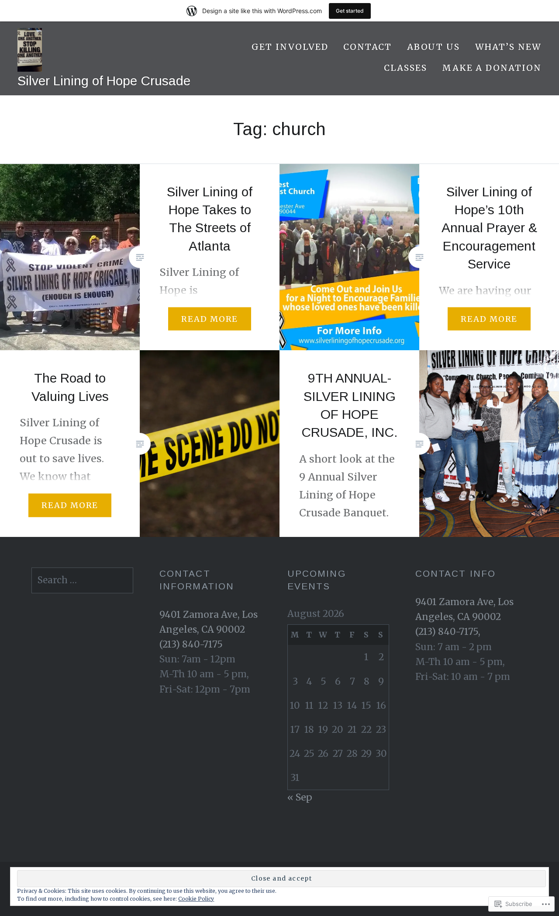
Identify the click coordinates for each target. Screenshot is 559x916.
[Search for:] (82, 580)
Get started (350, 10)
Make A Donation (492, 68)
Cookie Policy (196, 898)
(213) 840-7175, (447, 631)
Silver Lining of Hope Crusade (103, 80)
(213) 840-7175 (191, 644)
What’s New (508, 47)
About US (433, 47)
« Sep (299, 797)
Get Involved (290, 47)
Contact (367, 47)
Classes (405, 68)
